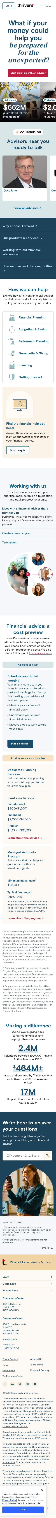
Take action (9, 535)
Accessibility (36, 1351)
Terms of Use (36, 1357)
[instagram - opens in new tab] (27, 1376)
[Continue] (47, 1148)
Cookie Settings (10, 1352)
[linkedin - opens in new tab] (12, 1376)
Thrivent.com (32, 1452)
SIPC (44, 1406)
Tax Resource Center (12, 1368)
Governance (8, 1363)
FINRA (34, 1406)
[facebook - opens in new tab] (5, 1376)
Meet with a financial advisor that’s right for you (25, 503)
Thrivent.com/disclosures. (15, 1419)
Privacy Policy (9, 1500)
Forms (5, 1357)
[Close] (41, 1489)
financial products (40, 646)
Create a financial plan (16, 526)
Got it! (23, 1510)
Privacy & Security (39, 1363)
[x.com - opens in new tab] (20, 1376)
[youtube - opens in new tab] (35, 1376)
